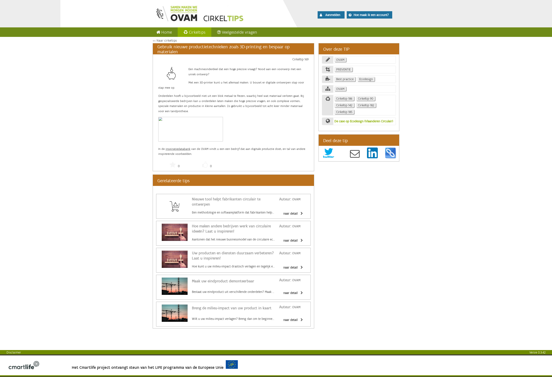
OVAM (289, 199)
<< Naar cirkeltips (165, 40)
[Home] (211, 13)
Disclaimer (13, 352)
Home (166, 32)
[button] (331, 15)
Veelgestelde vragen (239, 32)
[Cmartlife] (24, 368)
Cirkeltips (197, 32)
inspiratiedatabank (178, 149)
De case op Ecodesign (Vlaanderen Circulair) (363, 121)
